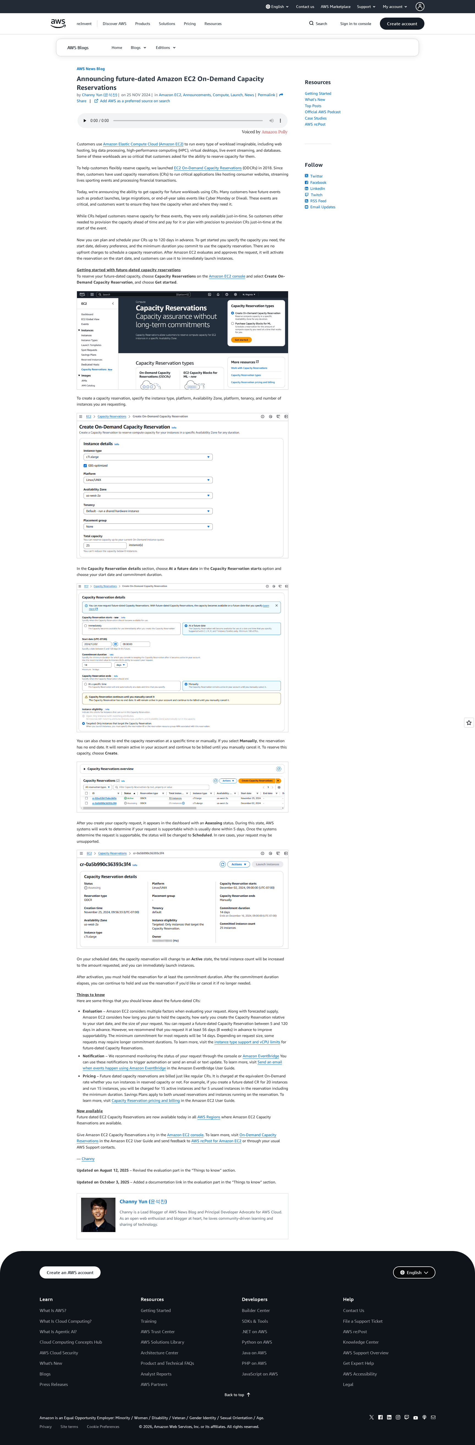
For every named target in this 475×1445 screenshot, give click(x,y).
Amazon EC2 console (227, 276)
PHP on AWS (254, 1363)
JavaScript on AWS (260, 1374)
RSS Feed (317, 200)
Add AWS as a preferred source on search (134, 100)
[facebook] (380, 1418)
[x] (371, 1418)
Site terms (69, 1426)
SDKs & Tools (255, 1321)
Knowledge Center (361, 1342)
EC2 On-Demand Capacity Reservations (208, 167)
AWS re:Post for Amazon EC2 (216, 1140)
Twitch (316, 194)
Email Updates (322, 206)
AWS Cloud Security (59, 1352)
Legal (348, 1384)
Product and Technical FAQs (167, 1363)
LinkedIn (317, 188)
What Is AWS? (53, 1310)
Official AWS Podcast (323, 111)
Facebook (317, 182)
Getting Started (318, 93)
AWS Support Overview (365, 1352)
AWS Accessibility (360, 1374)
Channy (88, 1158)
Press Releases (54, 1384)
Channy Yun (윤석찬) (99, 94)
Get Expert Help (358, 1363)
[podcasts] (424, 1418)
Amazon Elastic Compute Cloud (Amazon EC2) (143, 144)
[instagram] (398, 1418)
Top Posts (313, 105)
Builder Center (256, 1310)
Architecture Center (159, 1352)
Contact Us (353, 1310)
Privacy (46, 1426)
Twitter (316, 176)
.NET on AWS (254, 1331)
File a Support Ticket (363, 1321)
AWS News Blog (91, 68)
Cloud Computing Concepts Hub (71, 1342)
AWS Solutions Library (162, 1342)
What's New (315, 99)
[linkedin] (389, 1418)
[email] (433, 1418)
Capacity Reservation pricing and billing (146, 1100)
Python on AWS (257, 1342)
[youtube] (415, 1418)
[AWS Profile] (420, 6)
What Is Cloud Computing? (66, 1321)
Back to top (234, 1394)
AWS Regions (208, 1116)
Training (148, 1321)
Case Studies (316, 118)
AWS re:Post (315, 124)
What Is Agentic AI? (58, 1331)
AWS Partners (154, 1384)
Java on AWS (254, 1352)
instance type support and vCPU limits (247, 1041)
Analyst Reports (156, 1374)
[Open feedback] (469, 723)
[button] (114, 24)
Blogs (45, 1374)
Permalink (266, 94)
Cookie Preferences (103, 1426)
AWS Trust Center (158, 1331)
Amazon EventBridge (261, 1055)
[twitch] (407, 1418)
